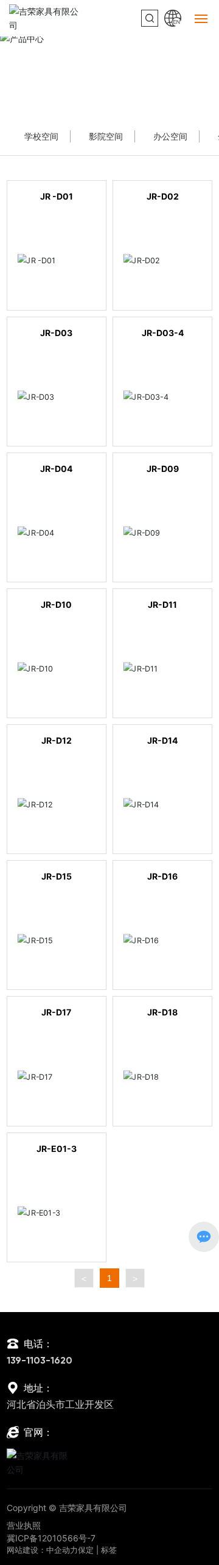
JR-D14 (162, 740)
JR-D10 (56, 604)
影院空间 (106, 136)
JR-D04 (56, 468)
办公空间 (130, 92)
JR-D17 (56, 1012)
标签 (109, 1550)
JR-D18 (162, 1012)
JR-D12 (56, 740)
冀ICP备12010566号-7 (51, 1538)
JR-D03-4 (163, 333)
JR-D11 (162, 604)
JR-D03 (56, 333)
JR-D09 (163, 468)
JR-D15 (56, 876)
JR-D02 (163, 196)
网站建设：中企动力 (42, 1550)
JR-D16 (162, 876)
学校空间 (41, 136)
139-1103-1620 (39, 1361)
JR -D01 (56, 196)
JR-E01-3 (56, 1148)
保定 (86, 1550)
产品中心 (109, 74)
